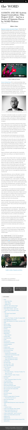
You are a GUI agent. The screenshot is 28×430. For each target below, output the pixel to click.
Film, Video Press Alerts (9, 365)
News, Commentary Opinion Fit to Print (13, 379)
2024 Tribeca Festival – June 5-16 (11, 308)
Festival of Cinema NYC (9, 348)
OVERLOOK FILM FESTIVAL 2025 (12, 354)
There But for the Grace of (10, 397)
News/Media (6, 390)
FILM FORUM (7, 361)
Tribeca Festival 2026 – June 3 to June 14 (12, 413)
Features (6, 345)
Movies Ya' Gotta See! (8, 384)
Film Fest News (7, 351)
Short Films (7, 368)
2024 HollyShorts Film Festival (10, 307)
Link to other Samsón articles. (14, 270)
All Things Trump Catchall (10, 313)
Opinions (6, 394)
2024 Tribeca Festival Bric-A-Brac (12, 310)
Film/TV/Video (7, 370)
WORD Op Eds (7, 417)
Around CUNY (7, 330)
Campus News (7, 336)
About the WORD (7, 325)
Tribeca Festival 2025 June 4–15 (10, 410)
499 (9, 240)
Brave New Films (8, 301)
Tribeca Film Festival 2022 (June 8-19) (12, 414)
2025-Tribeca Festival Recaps (11, 411)
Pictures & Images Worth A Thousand (11, 396)
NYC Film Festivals (8, 393)
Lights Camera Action (8, 382)
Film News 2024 (7, 362)
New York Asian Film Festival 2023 (11, 388)
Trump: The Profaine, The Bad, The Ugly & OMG (15, 318)
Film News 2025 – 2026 (9, 364)
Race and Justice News (9, 399)
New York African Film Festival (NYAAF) (12, 387)
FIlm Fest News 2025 (8, 356)
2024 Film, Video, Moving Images (11, 305)
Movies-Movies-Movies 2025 (10, 385)
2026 (5, 322)
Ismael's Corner (7, 376)
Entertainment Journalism (9, 342)
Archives (5, 328)
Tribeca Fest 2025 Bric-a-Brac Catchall (12, 408)
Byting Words (6, 333)
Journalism (6, 377)
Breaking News (7, 331)
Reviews (6, 315)
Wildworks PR (8, 304)
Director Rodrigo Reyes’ (6, 82)
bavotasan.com (19, 428)
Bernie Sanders (8, 334)
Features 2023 (7, 347)
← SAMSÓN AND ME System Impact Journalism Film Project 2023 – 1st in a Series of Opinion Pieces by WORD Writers (7, 289)
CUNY (5, 339)
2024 (5, 299)
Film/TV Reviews (7, 367)
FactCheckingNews (8, 344)
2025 (5, 311)
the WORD (9, 6)
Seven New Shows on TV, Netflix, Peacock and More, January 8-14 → (21, 288)
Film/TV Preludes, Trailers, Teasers (12, 374)
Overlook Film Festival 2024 (10, 353)
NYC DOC (6, 391)
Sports (5, 405)
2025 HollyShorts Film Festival (10, 319)
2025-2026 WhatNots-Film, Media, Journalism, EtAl (14, 321)
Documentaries (7, 341)
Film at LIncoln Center (8, 350)
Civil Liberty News (7, 338)
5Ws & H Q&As (7, 324)
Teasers (6, 316)
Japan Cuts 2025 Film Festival (11, 359)
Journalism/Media (7, 381)
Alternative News (7, 327)
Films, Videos (7, 302)
